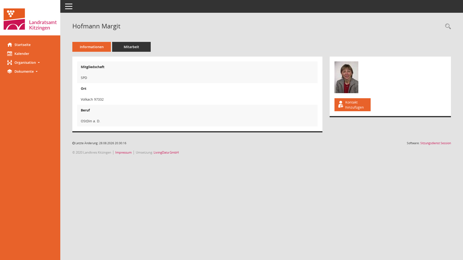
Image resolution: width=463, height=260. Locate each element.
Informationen (92, 47)
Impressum (123, 152)
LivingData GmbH (166, 152)
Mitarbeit (131, 47)
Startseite (22, 44)
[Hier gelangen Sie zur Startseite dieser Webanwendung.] (30, 19)
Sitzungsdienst (435, 143)
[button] (30, 62)
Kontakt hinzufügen (354, 105)
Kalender (21, 53)
